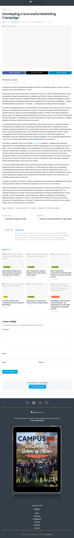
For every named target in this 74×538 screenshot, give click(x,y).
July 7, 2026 (30, 305)
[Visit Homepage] (37, 3)
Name (4, 354)
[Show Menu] (3, 3)
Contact (37, 528)
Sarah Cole (15, 22)
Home (3, 10)
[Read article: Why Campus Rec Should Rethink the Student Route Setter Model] (37, 261)
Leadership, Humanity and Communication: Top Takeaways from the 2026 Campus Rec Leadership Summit (60, 305)
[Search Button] (71, 3)
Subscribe (37, 516)
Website (41, 362)
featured (33, 208)
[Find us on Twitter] (34, 403)
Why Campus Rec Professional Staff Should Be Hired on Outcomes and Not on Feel (60, 274)
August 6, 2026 (31, 277)
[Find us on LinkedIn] (47, 403)
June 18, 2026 (54, 311)
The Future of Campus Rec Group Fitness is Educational (37, 302)
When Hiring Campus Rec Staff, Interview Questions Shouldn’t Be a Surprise (11, 273)
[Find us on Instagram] (40, 403)
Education (55, 297)
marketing (41, 208)
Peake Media (49, 534)
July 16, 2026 (54, 279)
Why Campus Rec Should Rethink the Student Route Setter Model (36, 273)
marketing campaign (53, 208)
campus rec (10, 208)
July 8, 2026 (6, 307)
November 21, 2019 (27, 22)
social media (37, 143)
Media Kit (37, 525)
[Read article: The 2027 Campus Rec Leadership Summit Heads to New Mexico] (13, 291)
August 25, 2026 (7, 277)
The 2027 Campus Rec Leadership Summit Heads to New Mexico (13, 303)
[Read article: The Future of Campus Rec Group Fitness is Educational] (37, 291)
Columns (10, 10)
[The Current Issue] (37, 463)
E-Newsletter (37, 519)
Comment (6, 329)
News (42, 22)
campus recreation (22, 208)
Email (4, 362)
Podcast (37, 522)
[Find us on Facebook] (27, 403)
